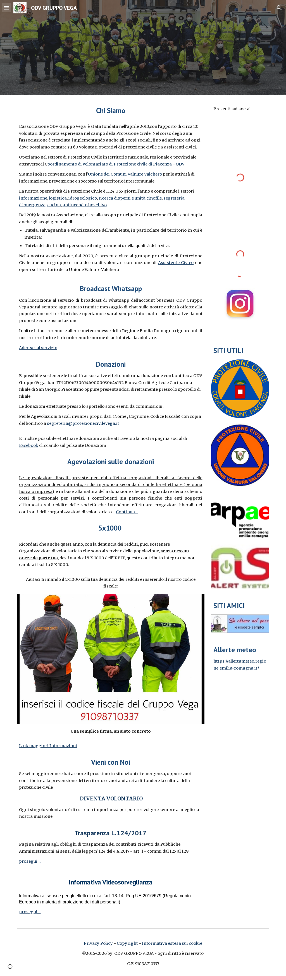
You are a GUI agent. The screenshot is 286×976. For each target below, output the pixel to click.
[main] (111, 110)
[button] (6, 7)
